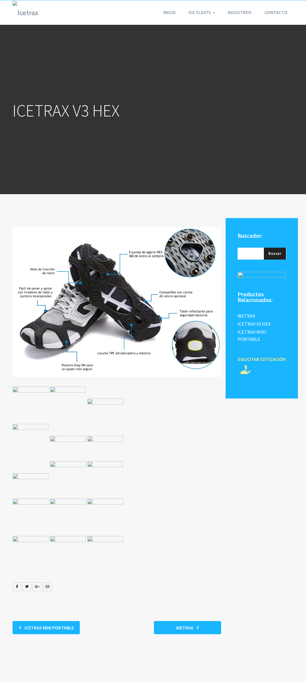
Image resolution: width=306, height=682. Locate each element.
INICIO (169, 12)
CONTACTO (275, 12)
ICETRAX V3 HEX (254, 324)
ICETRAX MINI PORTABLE (49, 628)
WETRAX (185, 628)
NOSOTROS (240, 12)
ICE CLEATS (200, 12)
